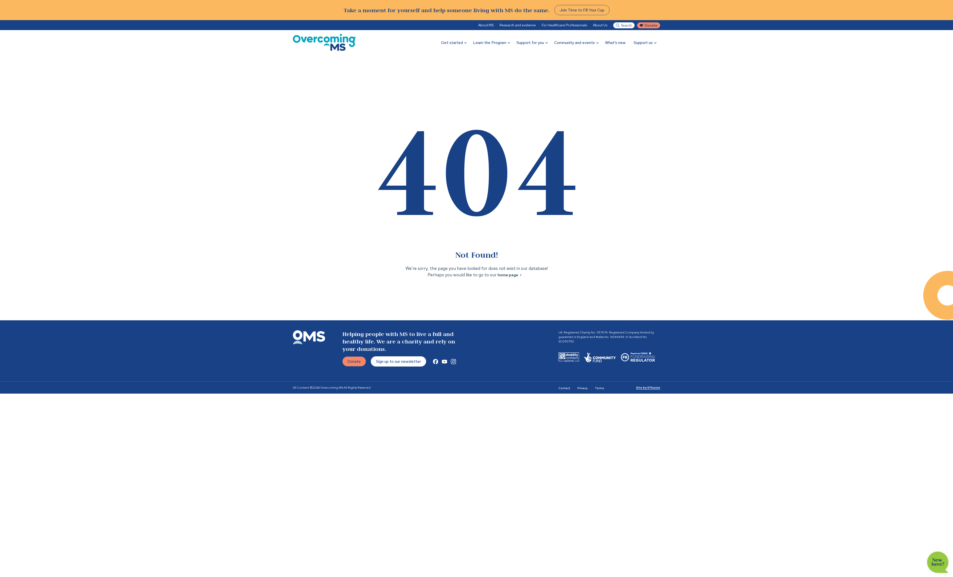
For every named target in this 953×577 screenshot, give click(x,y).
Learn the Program (489, 42)
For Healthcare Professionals (564, 25)
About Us (600, 25)
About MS (486, 25)
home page (508, 275)
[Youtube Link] (444, 361)
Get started (452, 42)
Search (626, 25)
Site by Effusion (648, 388)
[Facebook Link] (435, 361)
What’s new (615, 42)
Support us (643, 42)
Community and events (574, 42)
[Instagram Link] (453, 361)
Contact (564, 388)
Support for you (530, 42)
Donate (651, 25)
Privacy (582, 388)
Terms (599, 388)
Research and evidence (518, 25)
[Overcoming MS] (324, 42)
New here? (938, 562)
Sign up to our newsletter (398, 361)
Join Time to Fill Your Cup (582, 10)
